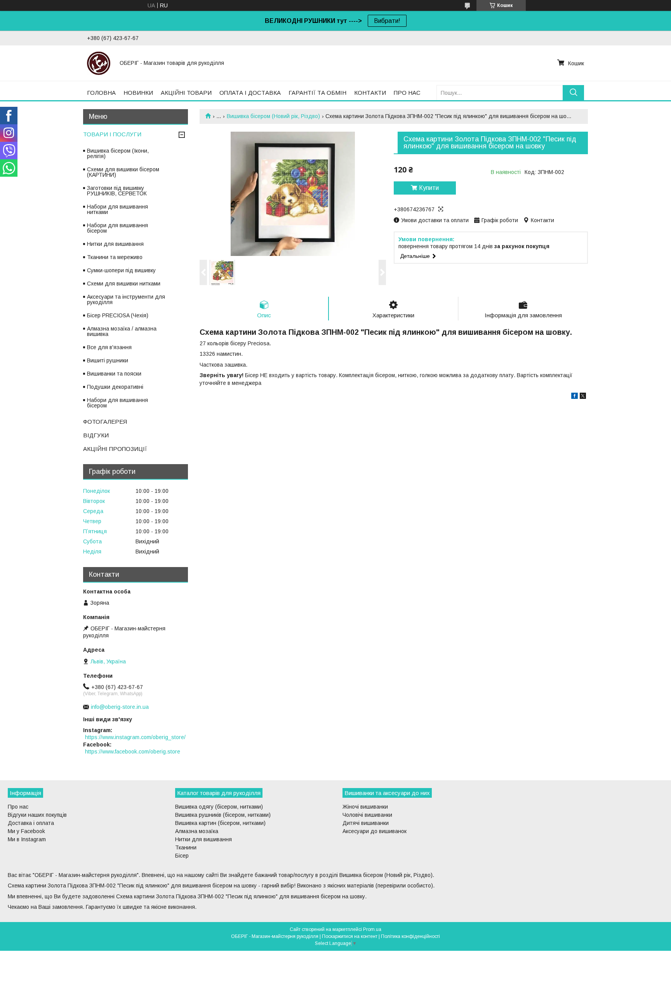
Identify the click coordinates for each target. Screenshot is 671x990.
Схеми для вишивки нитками (123, 283)
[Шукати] (573, 92)
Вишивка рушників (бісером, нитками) (223, 815)
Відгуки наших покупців (37, 815)
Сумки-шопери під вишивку (121, 270)
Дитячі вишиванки (365, 823)
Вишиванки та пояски (114, 374)
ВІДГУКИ (96, 435)
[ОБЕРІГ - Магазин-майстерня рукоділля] (98, 63)
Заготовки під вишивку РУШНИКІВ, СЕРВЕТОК (117, 191)
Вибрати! (387, 20)
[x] (583, 397)
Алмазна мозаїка (196, 831)
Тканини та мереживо (115, 257)
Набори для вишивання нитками (117, 209)
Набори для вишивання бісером (117, 228)
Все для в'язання (109, 347)
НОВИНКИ (138, 92)
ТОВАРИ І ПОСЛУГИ (112, 134)
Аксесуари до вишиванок (374, 831)
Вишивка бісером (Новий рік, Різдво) (273, 116)
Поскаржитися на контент (349, 936)
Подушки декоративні (115, 387)
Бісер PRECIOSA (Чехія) (117, 315)
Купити (429, 187)
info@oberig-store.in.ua (120, 707)
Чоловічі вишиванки (367, 815)
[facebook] (574, 397)
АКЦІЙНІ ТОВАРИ (186, 92)
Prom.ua (372, 929)
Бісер (182, 856)
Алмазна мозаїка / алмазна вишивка (121, 331)
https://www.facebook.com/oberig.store (132, 751)
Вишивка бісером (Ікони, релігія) (118, 153)
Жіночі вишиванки (365, 807)
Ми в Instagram (27, 839)
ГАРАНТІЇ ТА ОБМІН (317, 92)
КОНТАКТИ (370, 92)
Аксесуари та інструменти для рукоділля (126, 299)
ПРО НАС (407, 92)
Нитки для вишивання (115, 244)
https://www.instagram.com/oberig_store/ (135, 737)
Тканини (185, 847)
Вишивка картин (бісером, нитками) (220, 823)
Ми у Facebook (26, 831)
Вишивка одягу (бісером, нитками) (219, 807)
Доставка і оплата (31, 823)
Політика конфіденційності (410, 936)
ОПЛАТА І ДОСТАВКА (250, 92)
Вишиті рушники (107, 360)
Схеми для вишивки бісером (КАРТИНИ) (123, 172)
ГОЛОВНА (101, 92)
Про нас (18, 807)
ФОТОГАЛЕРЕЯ (105, 421)
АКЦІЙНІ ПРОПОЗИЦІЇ (115, 448)
